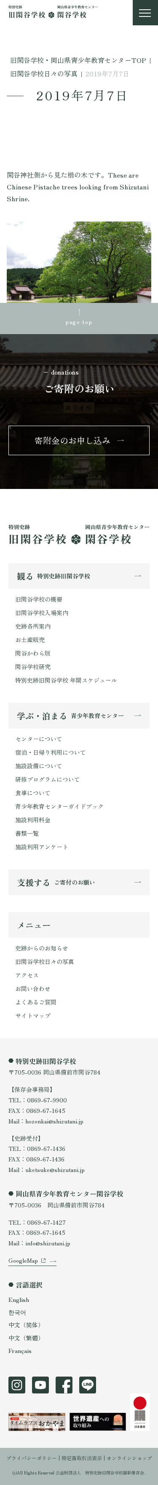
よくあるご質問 (35, 1002)
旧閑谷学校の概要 (38, 599)
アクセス (27, 975)
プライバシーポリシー (31, 1457)
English (18, 1299)
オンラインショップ (129, 1457)
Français (20, 1350)
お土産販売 (30, 639)
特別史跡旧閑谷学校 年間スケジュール (66, 680)
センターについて (38, 738)
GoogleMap (23, 1260)
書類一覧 (27, 833)
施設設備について (38, 765)
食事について (33, 792)
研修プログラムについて (47, 779)
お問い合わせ (33, 988)
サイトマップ (33, 1015)
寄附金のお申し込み (72, 440)
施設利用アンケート (41, 846)
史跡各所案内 (33, 626)
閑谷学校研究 (33, 666)
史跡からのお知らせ (41, 948)
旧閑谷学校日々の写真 (44, 961)
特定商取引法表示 (82, 1457)
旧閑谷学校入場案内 (41, 612)
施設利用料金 (33, 819)
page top (78, 321)
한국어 (17, 1312)
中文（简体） (26, 1324)
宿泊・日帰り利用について (50, 752)
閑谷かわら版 (33, 653)
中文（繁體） (26, 1338)
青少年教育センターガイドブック (59, 806)
